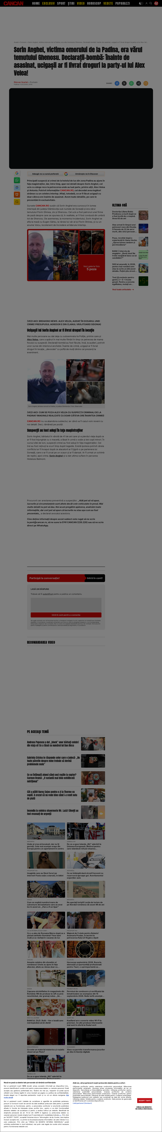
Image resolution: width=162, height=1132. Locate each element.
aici (60, 1115)
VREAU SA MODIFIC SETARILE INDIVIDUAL (143, 1108)
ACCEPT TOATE (145, 1100)
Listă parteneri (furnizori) (82, 1103)
